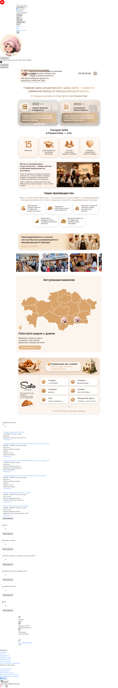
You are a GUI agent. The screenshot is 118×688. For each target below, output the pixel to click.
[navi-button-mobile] (18, 32)
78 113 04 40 (84, 73)
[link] (19, 19)
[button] (18, 26)
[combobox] (4, 681)
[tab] (4, 64)
